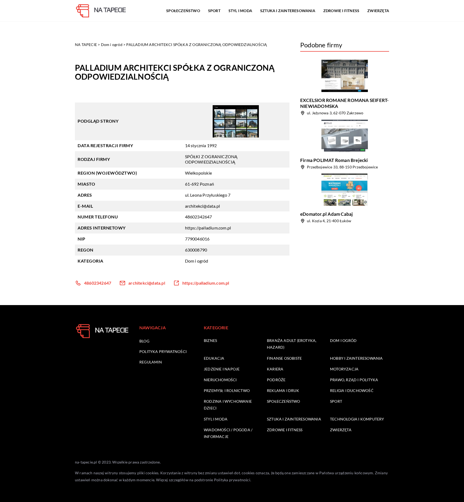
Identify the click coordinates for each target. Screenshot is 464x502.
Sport (214, 10)
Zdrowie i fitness (341, 10)
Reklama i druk (283, 390)
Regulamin (150, 362)
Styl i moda (240, 10)
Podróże (276, 379)
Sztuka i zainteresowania (287, 10)
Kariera (275, 369)
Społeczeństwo (183, 10)
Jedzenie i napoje (222, 369)
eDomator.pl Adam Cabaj (326, 214)
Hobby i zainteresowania (356, 358)
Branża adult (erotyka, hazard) (291, 343)
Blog (144, 341)
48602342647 (198, 216)
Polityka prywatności (163, 351)
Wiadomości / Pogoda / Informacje (228, 433)
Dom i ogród (196, 260)
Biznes (210, 340)
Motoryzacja (344, 369)
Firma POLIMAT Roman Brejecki (334, 160)
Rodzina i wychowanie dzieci (228, 404)
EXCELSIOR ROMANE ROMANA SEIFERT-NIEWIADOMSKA (344, 103)
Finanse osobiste (284, 358)
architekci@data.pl (202, 205)
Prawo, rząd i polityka (354, 379)
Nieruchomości (220, 379)
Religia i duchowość (352, 390)
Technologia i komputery (357, 419)
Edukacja (214, 358)
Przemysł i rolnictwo (227, 390)
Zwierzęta (378, 10)
